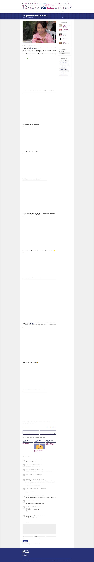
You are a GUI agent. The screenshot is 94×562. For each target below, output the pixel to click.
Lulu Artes (31, 48)
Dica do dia (61, 71)
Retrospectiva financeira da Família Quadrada (66, 30)
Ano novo (64, 67)
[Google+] (50, 427)
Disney (66, 62)
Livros (63, 62)
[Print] (55, 427)
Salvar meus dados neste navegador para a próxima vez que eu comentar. (35, 538)
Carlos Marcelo (28, 495)
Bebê (60, 62)
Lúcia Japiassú (28, 479)
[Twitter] (48, 427)
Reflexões (66, 60)
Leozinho (27, 474)
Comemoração (62, 69)
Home (61, 17)
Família (61, 60)
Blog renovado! (26, 443)
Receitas (66, 69)
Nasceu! (64, 42)
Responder (40, 459)
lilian (26, 500)
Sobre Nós (61, 74)
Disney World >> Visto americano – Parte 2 (50, 444)
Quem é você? (65, 38)
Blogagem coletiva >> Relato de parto (38, 451)
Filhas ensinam (66, 71)
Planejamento (65, 74)
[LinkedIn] (52, 427)
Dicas (63, 60)
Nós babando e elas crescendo (28, 17)
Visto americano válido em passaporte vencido (66, 25)
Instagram (25, 554)
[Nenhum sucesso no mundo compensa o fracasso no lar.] (47, 8)
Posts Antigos (61, 51)
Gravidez (61, 67)
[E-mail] (54, 427)
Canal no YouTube (26, 555)
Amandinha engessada (65, 34)
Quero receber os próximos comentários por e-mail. (32, 543)
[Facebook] (47, 427)
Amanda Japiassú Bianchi (45, 17)
